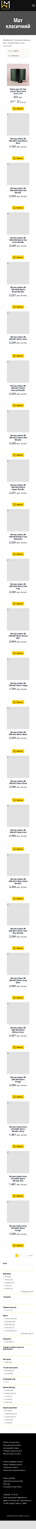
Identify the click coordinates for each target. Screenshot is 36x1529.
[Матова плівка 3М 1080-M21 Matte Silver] (18, 323)
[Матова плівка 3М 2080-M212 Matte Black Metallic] (18, 865)
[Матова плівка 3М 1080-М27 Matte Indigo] (18, 669)
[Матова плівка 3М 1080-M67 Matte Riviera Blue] (18, 619)
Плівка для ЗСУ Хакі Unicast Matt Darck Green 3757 (18, 91)
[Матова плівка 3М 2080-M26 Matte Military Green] (18, 1013)
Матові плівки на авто (12, 1454)
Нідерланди (9, 1414)
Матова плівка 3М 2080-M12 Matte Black (18, 782)
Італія (7, 1396)
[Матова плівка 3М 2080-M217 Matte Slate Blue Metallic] (18, 914)
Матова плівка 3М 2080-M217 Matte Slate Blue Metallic (18, 930)
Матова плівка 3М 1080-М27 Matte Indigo (18, 684)
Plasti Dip (6, 1484)
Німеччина (9, 1393)
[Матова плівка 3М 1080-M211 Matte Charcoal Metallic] (18, 371)
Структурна (9, 1330)
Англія (7, 1390)
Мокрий (8, 1371)
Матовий (8, 1324)
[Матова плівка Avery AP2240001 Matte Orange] (18, 1212)
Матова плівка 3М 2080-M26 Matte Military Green (18, 1029)
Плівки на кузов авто (11, 1442)
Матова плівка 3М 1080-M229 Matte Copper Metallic (18, 487)
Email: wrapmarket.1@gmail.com (15, 1497)
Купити (19, 109)
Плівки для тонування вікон (14, 1470)
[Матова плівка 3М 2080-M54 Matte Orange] (18, 1063)
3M (6, 1277)
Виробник (7, 1274)
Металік (8, 1327)
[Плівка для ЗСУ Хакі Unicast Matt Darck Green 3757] (18, 75)
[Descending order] (27, 51)
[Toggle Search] (28, 5)
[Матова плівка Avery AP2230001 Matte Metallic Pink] (18, 1162)
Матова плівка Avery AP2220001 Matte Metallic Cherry (18, 1129)
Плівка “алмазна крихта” (12, 1464)
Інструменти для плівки (12, 1487)
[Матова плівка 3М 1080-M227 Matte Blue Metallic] (18, 421)
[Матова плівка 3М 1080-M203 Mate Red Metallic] (18, 174)
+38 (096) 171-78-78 (10, 1495)
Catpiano (8, 1283)
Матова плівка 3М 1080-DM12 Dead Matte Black (18, 140)
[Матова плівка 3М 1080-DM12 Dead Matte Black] (18, 124)
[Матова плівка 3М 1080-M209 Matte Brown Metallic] (18, 273)
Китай (7, 1399)
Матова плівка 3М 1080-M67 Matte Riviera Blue (18, 635)
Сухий (7, 1374)
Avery (7, 1280)
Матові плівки (14, 43)
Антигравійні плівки (11, 1448)
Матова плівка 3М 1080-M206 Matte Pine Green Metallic (18, 239)
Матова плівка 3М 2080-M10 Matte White (18, 733)
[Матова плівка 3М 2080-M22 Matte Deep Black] (18, 964)
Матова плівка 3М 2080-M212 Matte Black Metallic (18, 881)
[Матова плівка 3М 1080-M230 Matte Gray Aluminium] (18, 520)
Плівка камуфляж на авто (13, 1462)
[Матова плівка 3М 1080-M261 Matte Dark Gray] (18, 570)
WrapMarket (8, 40)
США (7, 1402)
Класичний (9, 1318)
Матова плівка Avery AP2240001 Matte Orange (18, 1228)
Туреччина (9, 1417)
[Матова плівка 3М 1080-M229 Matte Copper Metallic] (18, 471)
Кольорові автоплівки (12, 1445)
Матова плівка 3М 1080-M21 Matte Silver (18, 338)
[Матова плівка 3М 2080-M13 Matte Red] (18, 816)
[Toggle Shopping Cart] (23, 5)
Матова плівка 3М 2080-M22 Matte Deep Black (18, 980)
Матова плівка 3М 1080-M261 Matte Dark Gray (18, 586)
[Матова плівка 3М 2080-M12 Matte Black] (18, 767)
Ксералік (8, 1321)
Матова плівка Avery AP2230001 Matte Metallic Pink (18, 1178)
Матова (8, 1342)
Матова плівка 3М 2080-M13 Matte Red (18, 831)
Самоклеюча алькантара (13, 1481)
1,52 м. (7, 1310)
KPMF (7, 1289)
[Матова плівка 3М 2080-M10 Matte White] (18, 718)
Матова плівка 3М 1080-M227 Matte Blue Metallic (18, 437)
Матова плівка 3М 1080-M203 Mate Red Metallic (18, 190)
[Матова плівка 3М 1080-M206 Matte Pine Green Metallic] (18, 223)
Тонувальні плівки (10, 1467)
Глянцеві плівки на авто (12, 1451)
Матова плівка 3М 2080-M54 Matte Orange (18, 1079)
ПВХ (6, 1362)
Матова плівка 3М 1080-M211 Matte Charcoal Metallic (18, 388)
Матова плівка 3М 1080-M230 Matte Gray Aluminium (18, 536)
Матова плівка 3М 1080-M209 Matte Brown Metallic (18, 289)
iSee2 (7, 1286)
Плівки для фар (9, 1478)
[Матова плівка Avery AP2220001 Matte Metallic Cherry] (18, 1112)
